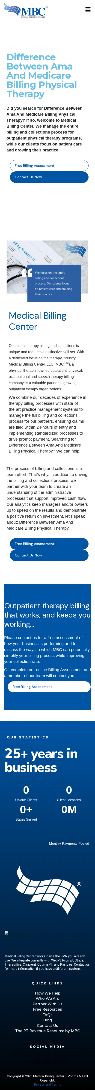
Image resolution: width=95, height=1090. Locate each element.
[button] (88, 10)
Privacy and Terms (47, 1084)
